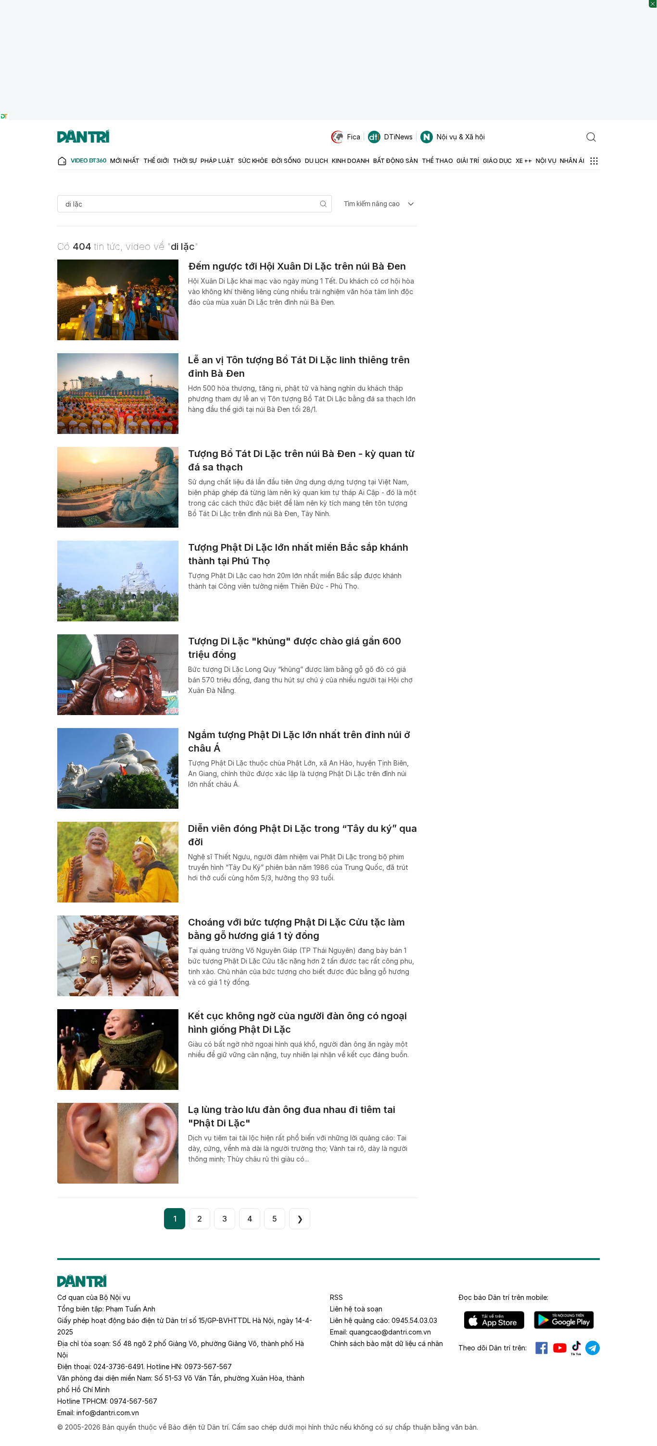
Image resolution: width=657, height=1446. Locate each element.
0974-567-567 (133, 1401)
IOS (494, 1320)
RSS (336, 1297)
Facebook (541, 1348)
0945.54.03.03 (414, 1320)
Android (564, 1320)
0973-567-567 (208, 1366)
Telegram (592, 1348)
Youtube (560, 1348)
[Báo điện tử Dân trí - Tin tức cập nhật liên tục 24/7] (83, 137)
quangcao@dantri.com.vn (390, 1332)
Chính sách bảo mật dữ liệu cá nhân (386, 1343)
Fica (353, 137)
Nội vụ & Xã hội (461, 137)
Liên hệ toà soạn (356, 1309)
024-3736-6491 (118, 1366)
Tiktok (576, 1348)
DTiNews (398, 137)
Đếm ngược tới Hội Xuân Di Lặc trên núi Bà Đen (297, 266)
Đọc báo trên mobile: (503, 1297)
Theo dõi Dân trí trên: (492, 1348)
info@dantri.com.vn (107, 1413)
